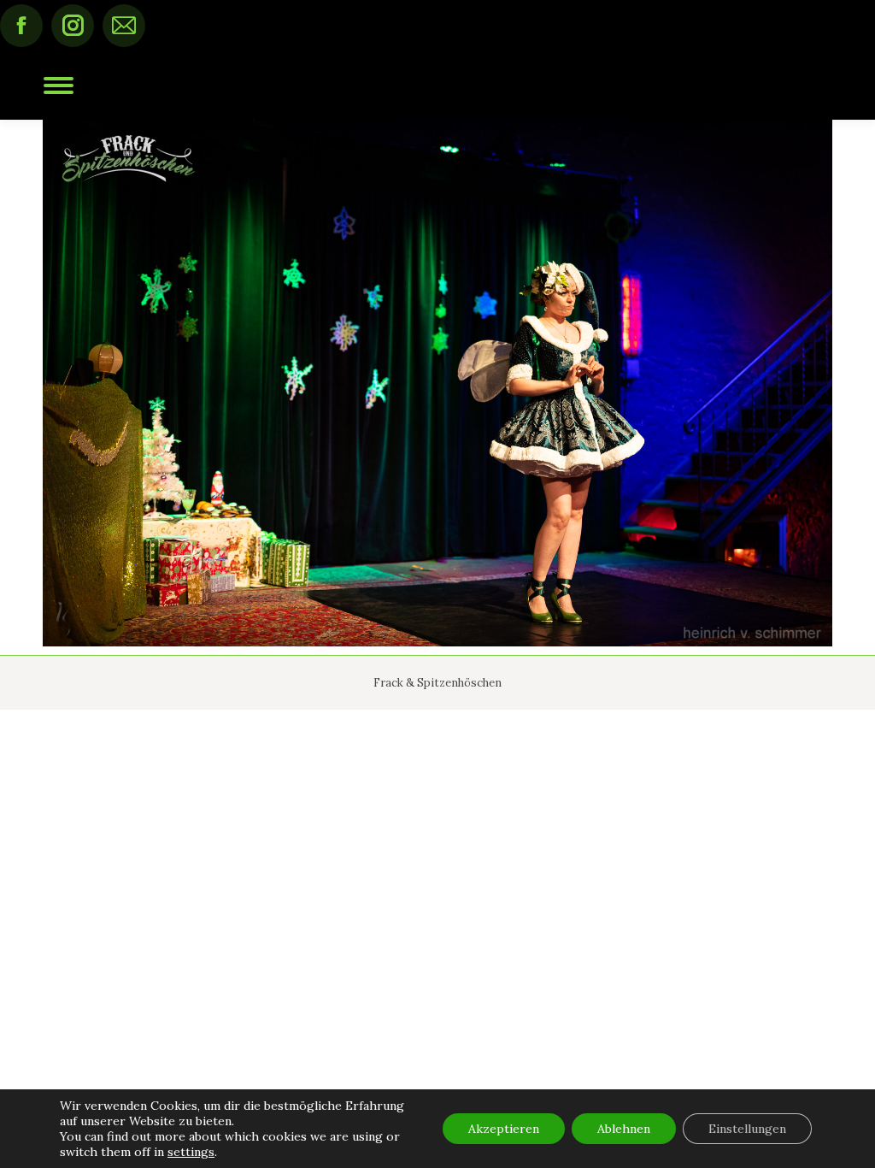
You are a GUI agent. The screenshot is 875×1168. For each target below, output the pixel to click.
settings (190, 1151)
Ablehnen (623, 1128)
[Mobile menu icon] (58, 85)
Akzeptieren (503, 1128)
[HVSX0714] (437, 383)
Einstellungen (747, 1128)
